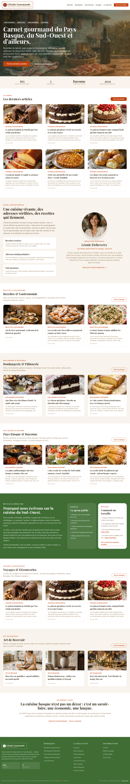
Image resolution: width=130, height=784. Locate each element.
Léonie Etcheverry (79, 761)
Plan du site (107, 757)
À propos (76, 747)
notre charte (105, 532)
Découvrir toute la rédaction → (94, 267)
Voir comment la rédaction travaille (110, 543)
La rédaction (107, 5)
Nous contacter (75, 721)
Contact (105, 747)
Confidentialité (107, 754)
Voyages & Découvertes (52, 757)
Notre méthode (78, 751)
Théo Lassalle (77, 764)
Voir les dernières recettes (16, 64)
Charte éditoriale (78, 754)
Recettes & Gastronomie (52, 747)
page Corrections (110, 538)
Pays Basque (89, 5)
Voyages (98, 5)
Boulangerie (79, 5)
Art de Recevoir (49, 761)
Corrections (77, 757)
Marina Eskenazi (78, 767)
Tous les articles (121, 5)
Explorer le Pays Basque (58, 721)
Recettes (70, 5)
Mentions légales (108, 751)
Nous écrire (125, 780)
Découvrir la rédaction (43, 64)
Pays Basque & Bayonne (52, 754)
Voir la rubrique (119, 299)
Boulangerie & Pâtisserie (52, 751)
